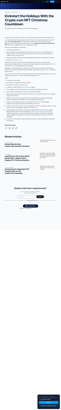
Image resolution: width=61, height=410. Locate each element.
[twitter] (9, 128)
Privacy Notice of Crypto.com (32, 200)
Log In (47, 1)
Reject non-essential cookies (48, 405)
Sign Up (52, 1)
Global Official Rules (27, 87)
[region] (48, 402)
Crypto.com (17, 75)
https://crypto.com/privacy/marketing (40, 111)
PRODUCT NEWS (15, 12)
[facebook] (6, 128)
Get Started (40, 196)
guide (38, 75)
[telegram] (12, 128)
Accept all (48, 402)
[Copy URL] (16, 128)
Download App (31, 206)
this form (20, 60)
